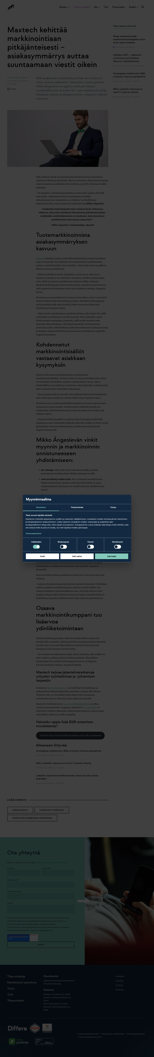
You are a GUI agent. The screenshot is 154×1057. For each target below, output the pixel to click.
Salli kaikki (111, 556)
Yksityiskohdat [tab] (77, 507)
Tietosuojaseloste (34, 533)
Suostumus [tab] (41, 507)
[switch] (63, 547)
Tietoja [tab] (113, 507)
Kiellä (42, 556)
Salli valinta (77, 556)
